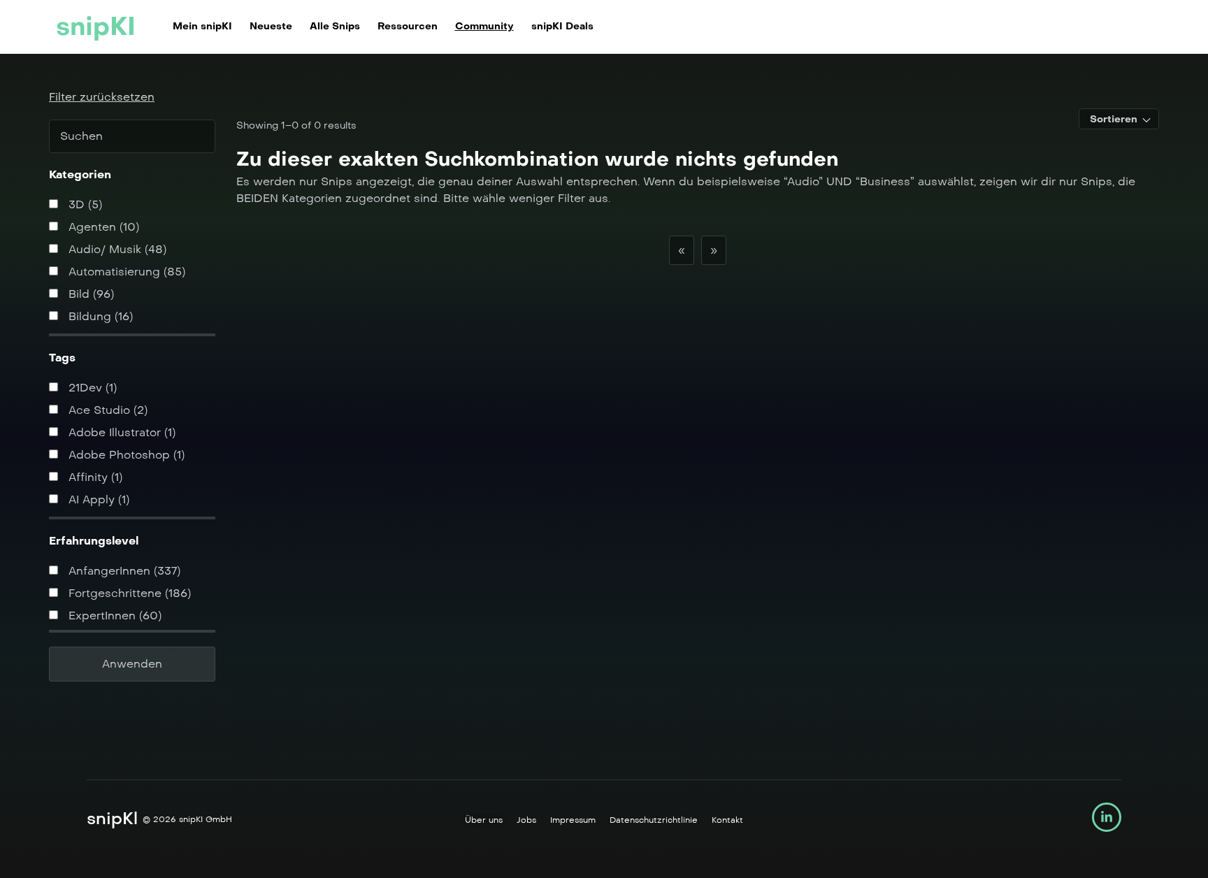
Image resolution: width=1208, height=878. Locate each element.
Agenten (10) (102, 226)
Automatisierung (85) (125, 271)
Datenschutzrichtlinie (654, 820)
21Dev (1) (91, 387)
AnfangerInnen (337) (122, 570)
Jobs (526, 820)
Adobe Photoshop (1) (125, 454)
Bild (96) (89, 294)
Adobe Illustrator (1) (120, 432)
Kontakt (727, 820)
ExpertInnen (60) (113, 615)
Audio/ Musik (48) (115, 249)
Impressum (573, 820)
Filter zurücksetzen (101, 96)
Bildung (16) (99, 316)
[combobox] (1119, 118)
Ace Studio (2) (106, 410)
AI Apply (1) (97, 499)
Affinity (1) (93, 477)
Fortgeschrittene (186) (128, 593)
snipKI (96, 26)
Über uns (484, 820)
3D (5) (83, 204)
